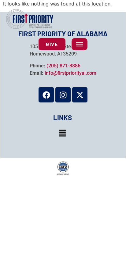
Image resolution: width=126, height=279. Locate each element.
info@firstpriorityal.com (70, 73)
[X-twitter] (79, 94)
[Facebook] (46, 94)
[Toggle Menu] (79, 44)
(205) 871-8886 (63, 66)
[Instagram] (63, 94)
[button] (62, 133)
